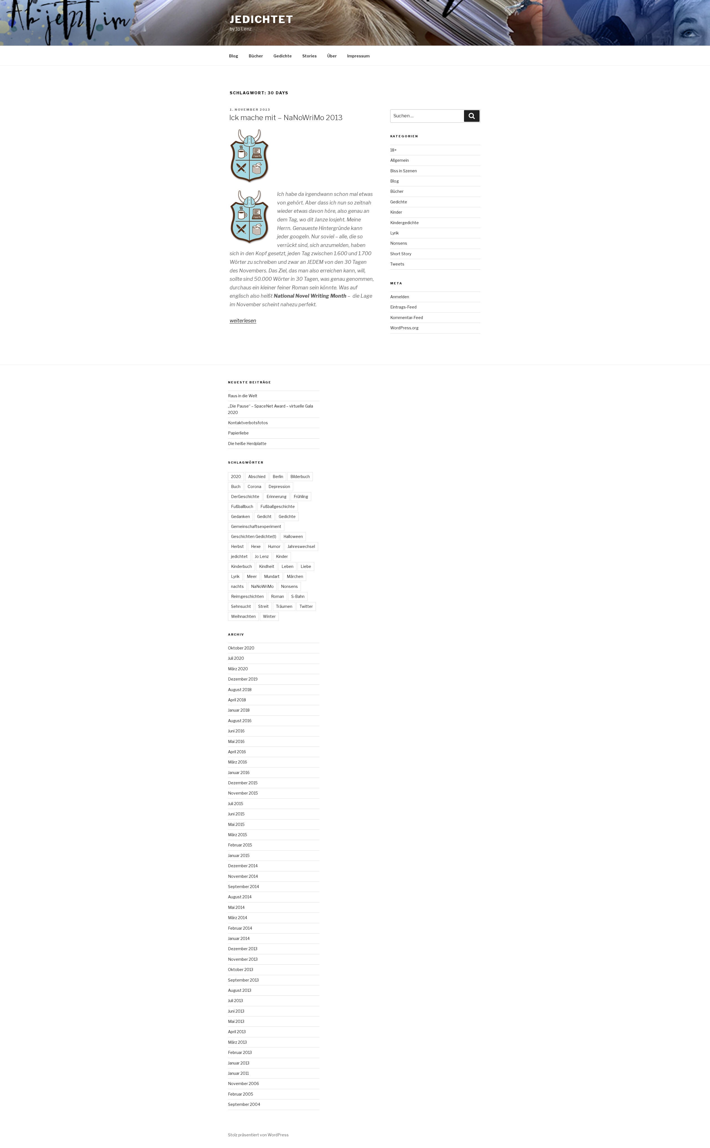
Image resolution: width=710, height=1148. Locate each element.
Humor (274, 546)
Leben (287, 566)
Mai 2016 (236, 741)
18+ (393, 150)
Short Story (400, 253)
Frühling (301, 496)
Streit (263, 606)
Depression (279, 486)
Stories (309, 56)
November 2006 (243, 1083)
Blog (233, 56)
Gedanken (240, 516)
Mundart (272, 576)
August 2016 (240, 720)
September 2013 (243, 980)
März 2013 (237, 1042)
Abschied (256, 476)
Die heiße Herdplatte (247, 443)
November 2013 (243, 959)
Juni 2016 (236, 731)
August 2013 (239, 990)
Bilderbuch (300, 476)
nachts (237, 586)
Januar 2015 (239, 855)
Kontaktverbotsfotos (248, 422)
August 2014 (240, 896)
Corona (254, 486)
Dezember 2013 (242, 948)
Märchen (295, 576)
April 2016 (237, 751)
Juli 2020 (236, 658)
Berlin (278, 476)
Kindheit (266, 566)
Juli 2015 (235, 803)
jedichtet (262, 19)
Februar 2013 (240, 1052)
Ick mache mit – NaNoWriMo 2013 (286, 117)
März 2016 (237, 762)
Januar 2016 (239, 772)
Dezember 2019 (243, 679)
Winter (269, 616)
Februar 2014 (240, 928)
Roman (277, 596)
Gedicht (264, 516)
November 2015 (243, 793)
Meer (252, 576)
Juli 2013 (235, 1000)
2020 (236, 476)
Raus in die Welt (242, 395)
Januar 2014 (239, 938)
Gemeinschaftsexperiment (256, 526)
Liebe (306, 566)
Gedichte (282, 56)
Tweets (397, 264)
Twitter (306, 606)
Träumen (284, 606)
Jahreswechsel (301, 546)
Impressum (358, 56)
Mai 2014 (236, 907)
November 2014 (243, 876)
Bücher (256, 56)
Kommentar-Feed (406, 317)
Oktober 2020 (241, 648)
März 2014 (237, 917)
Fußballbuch (242, 506)
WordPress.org (404, 327)
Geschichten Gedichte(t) (253, 536)
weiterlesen (243, 320)
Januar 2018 (239, 710)
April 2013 (237, 1031)
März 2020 (238, 668)
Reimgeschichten (247, 596)
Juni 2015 (236, 813)
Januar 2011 (238, 1073)
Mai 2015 (236, 824)
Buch (235, 486)
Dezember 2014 (243, 865)
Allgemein (399, 160)
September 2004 (244, 1104)
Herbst (237, 546)
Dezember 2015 (243, 782)
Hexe (256, 546)
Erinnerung (276, 496)
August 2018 (240, 689)
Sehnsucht (241, 606)
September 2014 (243, 886)
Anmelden (399, 296)
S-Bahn (298, 596)
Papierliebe (238, 433)
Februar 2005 (240, 1094)
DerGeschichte (245, 496)
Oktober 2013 (240, 969)
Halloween (293, 536)
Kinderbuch (241, 566)
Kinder (396, 212)
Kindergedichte (404, 222)
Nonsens (398, 243)
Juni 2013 (236, 1011)
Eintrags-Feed (403, 307)
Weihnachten (243, 616)
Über (332, 56)
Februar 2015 (240, 845)
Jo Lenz (262, 556)
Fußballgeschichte (277, 506)
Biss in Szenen (403, 170)
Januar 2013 (238, 1063)
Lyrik (394, 233)
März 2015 (237, 834)
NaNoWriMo (262, 586)
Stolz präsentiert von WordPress (258, 1134)
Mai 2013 (236, 1021)
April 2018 (237, 699)
